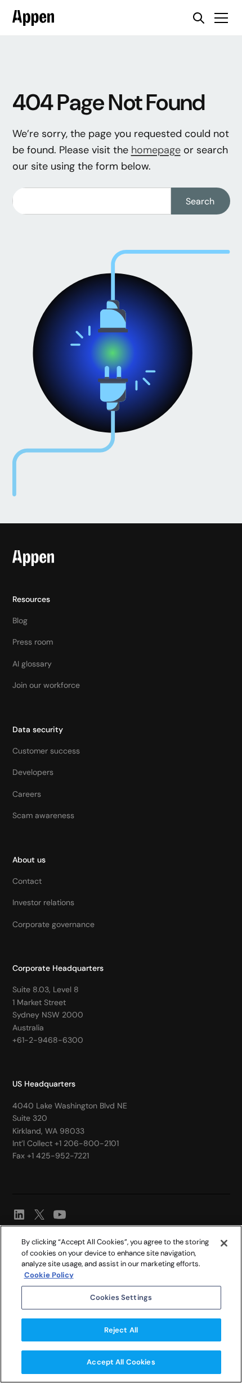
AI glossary (32, 664)
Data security (37, 729)
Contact (27, 881)
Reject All (121, 1330)
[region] (121, 1304)
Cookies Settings (121, 1297)
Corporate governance (53, 924)
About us (29, 860)
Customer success (46, 751)
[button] (219, 17)
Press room (32, 642)
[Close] (224, 1243)
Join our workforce (46, 685)
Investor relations (43, 902)
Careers (26, 794)
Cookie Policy (49, 1275)
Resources (31, 599)
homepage (156, 150)
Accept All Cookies (121, 1362)
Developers (32, 772)
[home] (33, 18)
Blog (20, 620)
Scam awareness (43, 815)
